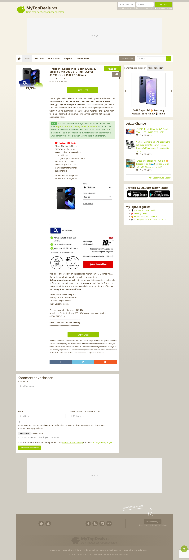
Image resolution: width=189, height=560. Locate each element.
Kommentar (23, 381)
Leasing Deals (140, 213)
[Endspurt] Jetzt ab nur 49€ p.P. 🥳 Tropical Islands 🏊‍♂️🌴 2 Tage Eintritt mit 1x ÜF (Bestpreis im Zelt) (152, 164)
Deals (27, 58)
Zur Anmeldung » (153, 521)
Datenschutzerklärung (72, 442)
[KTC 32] (130, 132)
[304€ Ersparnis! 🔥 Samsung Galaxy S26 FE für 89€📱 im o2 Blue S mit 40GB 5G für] (148, 90)
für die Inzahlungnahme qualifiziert (76, 126)
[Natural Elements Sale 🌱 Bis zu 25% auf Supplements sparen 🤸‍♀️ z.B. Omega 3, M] (130, 144)
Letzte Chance (82, 58)
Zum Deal (82, 90)
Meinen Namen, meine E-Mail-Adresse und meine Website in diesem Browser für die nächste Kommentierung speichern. (61, 427)
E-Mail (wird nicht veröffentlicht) (84, 411)
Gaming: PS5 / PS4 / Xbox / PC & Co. (150, 219)
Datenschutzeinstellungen (135, 550)
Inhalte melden (91, 550)
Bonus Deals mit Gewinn (145, 216)
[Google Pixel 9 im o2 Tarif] (30, 80)
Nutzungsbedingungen (101, 442)
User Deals (39, 58)
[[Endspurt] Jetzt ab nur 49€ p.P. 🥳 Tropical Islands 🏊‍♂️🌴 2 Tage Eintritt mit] (130, 163)
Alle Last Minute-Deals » (160, 177)
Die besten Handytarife (145, 210)
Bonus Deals (54, 58)
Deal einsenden (127, 58)
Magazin (68, 58)
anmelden (163, 4)
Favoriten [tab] (135, 68)
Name (20, 411)
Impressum (55, 550)
